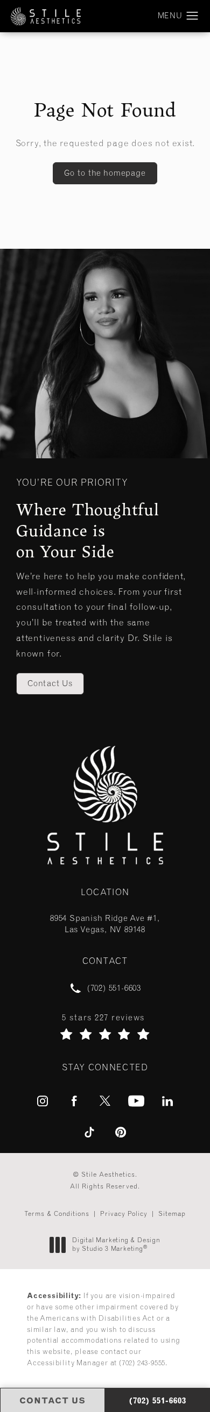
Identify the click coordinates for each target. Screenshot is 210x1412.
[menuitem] (42, 1101)
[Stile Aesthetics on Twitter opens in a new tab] (105, 1101)
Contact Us (50, 683)
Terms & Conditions (56, 1214)
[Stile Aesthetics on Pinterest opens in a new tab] (121, 1132)
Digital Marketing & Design (116, 1244)
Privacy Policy (124, 1214)
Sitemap (172, 1214)
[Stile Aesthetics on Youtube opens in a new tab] (136, 1101)
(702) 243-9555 (142, 1363)
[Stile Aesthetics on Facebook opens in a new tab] (74, 1101)
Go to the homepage (104, 173)
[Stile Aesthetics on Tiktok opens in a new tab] (89, 1132)
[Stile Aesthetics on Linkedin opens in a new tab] (167, 1101)
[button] (192, 16)
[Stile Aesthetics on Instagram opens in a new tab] (42, 1101)
